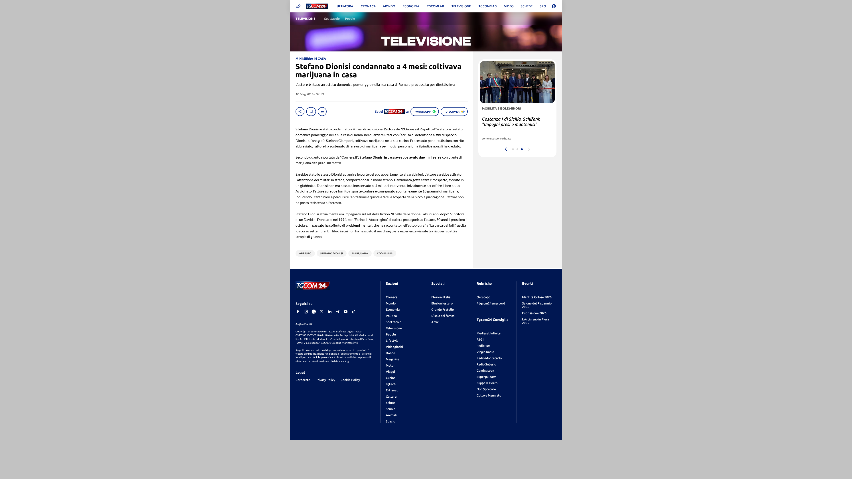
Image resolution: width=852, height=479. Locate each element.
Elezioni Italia (440, 297)
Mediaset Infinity (489, 333)
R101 (480, 339)
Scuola (390, 409)
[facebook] (298, 311)
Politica (391, 316)
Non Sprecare (486, 389)
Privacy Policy (325, 380)
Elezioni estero (442, 303)
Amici (435, 322)
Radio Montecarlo (489, 358)
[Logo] (317, 6)
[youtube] (345, 311)
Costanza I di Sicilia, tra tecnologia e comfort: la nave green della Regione (516, 124)
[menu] (298, 6)
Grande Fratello (442, 309)
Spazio (390, 421)
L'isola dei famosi (443, 316)
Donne (390, 353)
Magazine (392, 359)
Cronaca (391, 297)
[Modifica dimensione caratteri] (322, 111)
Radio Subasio (486, 364)
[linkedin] (329, 311)
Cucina (390, 378)
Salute (390, 402)
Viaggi (390, 371)
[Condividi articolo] (300, 111)
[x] (322, 311)
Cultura (391, 396)
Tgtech (391, 384)
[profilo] (554, 6)
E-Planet (392, 390)
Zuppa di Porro (487, 383)
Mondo (391, 303)
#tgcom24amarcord (491, 303)
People (391, 334)
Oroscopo (483, 297)
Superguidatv (486, 377)
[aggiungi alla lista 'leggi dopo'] (311, 111)
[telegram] (337, 311)
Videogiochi (394, 347)
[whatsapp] (314, 311)
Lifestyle (392, 340)
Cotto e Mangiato (489, 395)
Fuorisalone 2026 (534, 313)
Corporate (303, 380)
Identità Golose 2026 (537, 297)
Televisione (394, 328)
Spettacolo (393, 322)
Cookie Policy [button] (350, 380)
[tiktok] (353, 311)
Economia (393, 309)
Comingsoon (485, 370)
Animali (391, 415)
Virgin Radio (485, 352)
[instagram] (306, 311)
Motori (391, 365)
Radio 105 (484, 345)
